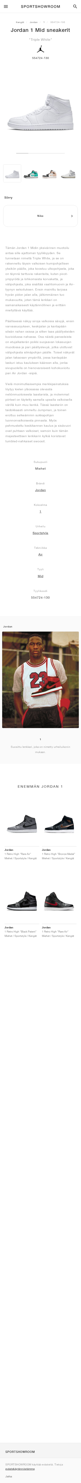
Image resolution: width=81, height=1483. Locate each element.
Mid (40, 576)
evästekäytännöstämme (20, 1468)
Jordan (34, 22)
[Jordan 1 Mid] (12, 173)
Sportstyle (40, 533)
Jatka (8, 1476)
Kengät (20, 22)
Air (40, 554)
